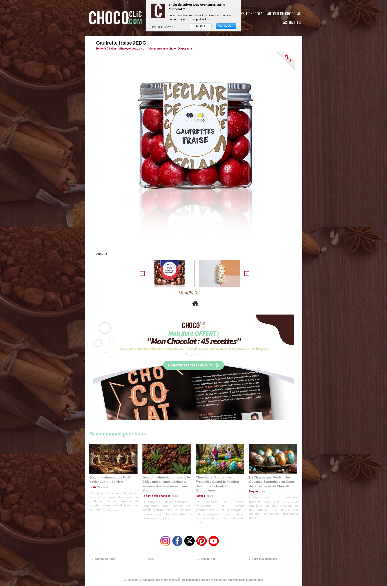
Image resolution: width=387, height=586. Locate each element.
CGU (151, 558)
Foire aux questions (264, 558)
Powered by (157, 26)
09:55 (174, 496)
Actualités (292, 22)
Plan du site (208, 558)
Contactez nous (105, 558)
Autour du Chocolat (284, 13)
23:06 (209, 496)
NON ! (200, 26)
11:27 (104, 487)
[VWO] (168, 26)
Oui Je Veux (226, 26)
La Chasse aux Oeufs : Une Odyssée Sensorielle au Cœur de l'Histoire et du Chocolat (271, 482)
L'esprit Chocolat (249, 13)
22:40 (262, 491)
